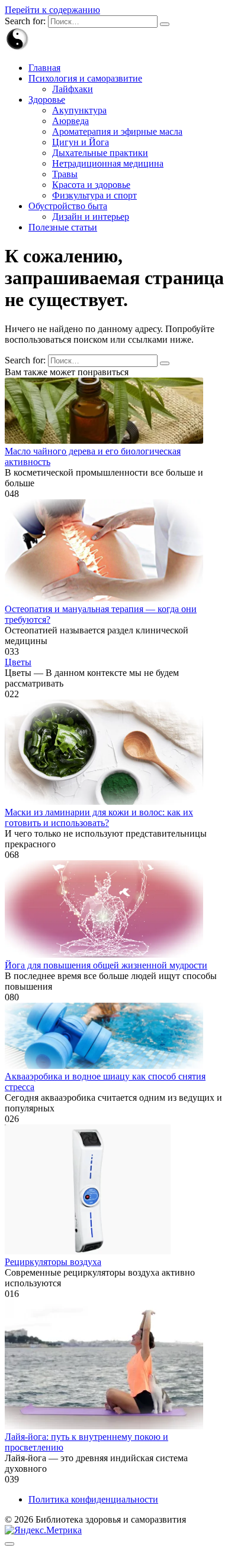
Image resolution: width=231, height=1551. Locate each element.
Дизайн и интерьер (90, 217)
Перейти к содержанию (52, 10)
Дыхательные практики (100, 153)
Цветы (18, 662)
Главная (44, 68)
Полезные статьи (62, 227)
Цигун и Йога (80, 142)
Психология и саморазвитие (85, 78)
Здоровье (46, 100)
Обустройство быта (67, 206)
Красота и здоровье (91, 185)
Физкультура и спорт (94, 195)
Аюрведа (70, 121)
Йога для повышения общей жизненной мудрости (106, 965)
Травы (65, 174)
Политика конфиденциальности (93, 1499)
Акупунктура (79, 110)
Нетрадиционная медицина (107, 163)
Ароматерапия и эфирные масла (117, 131)
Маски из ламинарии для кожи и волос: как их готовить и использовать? (99, 817)
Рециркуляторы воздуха (53, 1262)
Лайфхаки (72, 89)
